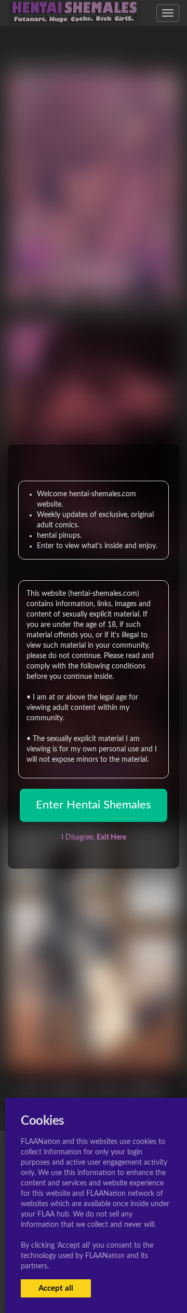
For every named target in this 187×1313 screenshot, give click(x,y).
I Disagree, (93, 837)
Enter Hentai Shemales (93, 805)
